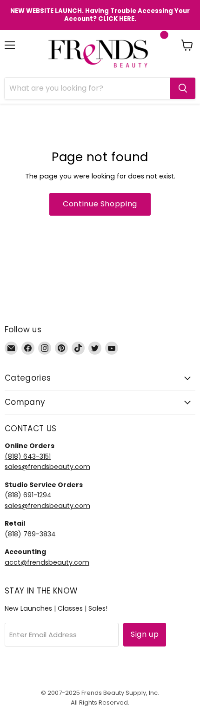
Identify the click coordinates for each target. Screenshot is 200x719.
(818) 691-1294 (28, 495)
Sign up (145, 634)
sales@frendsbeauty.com (47, 466)
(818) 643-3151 (28, 456)
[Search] (182, 88)
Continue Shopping (100, 203)
